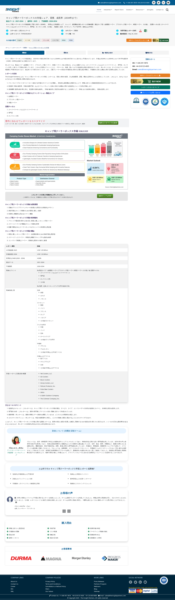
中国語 (71, 40)
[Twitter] (158, 2)
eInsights (150, 10)
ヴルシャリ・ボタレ (16, 448)
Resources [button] (139, 10)
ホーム (8, 48)
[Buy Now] (161, 40)
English (20, 40)
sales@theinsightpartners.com (110, 3)
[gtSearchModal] (167, 10)
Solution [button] (129, 10)
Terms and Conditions (53, 584)
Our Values (49, 591)
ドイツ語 (27, 40)
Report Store (119, 10)
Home (99, 10)
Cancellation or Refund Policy (55, 586)
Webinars (97, 586)
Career (13, 586)
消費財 (25, 48)
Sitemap (97, 591)
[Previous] (57, 511)
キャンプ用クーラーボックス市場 (39, 48)
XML (12, 591)
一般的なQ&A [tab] (108, 53)
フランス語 (46, 40)
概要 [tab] (25, 53)
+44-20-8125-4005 (143, 3)
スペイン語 (36, 40)
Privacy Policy (50, 581)
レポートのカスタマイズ (150, 87)
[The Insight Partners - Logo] (13, 9)
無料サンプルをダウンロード (138, 40)
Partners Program (100, 584)
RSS (12, 589)
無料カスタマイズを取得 (108, 123)
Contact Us (160, 10)
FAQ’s (47, 589)
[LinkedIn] (163, 2)
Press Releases (99, 581)
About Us (14, 581)
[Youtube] (145, 583)
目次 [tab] (66, 53)
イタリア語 (55, 40)
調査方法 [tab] (149, 53)
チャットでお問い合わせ (151, 92)
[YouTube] (168, 2)
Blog (95, 589)
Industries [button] (107, 10)
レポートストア (16, 48)
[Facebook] (154, 2)
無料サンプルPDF (105, 196)
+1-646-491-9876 (131, 3)
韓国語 (64, 40)
